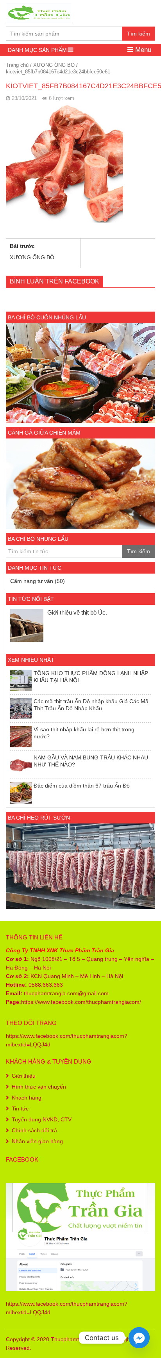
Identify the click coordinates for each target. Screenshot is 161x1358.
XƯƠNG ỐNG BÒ (54, 65)
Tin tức (20, 1108)
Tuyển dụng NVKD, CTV (42, 1119)
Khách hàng (26, 1097)
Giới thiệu (24, 1076)
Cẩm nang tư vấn (31, 581)
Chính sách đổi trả (34, 1130)
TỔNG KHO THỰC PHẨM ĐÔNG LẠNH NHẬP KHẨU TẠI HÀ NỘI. (91, 676)
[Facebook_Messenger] (139, 1337)
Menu (142, 49)
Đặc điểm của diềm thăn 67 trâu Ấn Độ (82, 785)
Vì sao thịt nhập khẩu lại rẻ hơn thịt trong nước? (84, 733)
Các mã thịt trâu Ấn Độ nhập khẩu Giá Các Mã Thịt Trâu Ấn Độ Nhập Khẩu (91, 704)
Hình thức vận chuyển (39, 1087)
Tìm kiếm (138, 33)
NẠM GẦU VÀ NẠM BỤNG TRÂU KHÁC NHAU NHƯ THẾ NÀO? (91, 761)
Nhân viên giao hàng (37, 1141)
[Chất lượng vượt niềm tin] (39, 11)
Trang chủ (17, 65)
